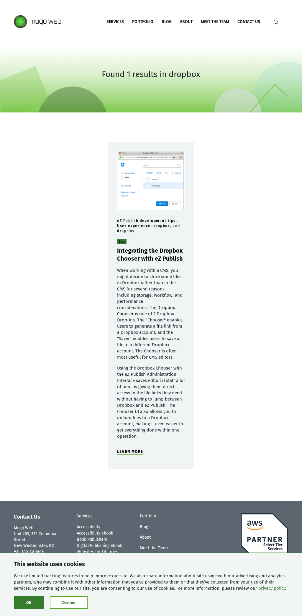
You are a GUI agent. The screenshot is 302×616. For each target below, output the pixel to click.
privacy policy (271, 588)
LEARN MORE (130, 451)
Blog (167, 21)
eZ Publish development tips (146, 221)
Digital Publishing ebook (99, 545)
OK (28, 602)
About (186, 21)
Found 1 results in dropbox (151, 74)
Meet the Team (215, 21)
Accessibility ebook (95, 533)
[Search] (276, 22)
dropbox (161, 226)
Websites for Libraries (97, 551)
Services (115, 21)
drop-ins (125, 231)
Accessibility (88, 527)
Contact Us (248, 21)
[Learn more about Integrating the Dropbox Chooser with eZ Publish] (151, 180)
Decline (68, 602)
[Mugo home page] (37, 21)
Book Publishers (92, 539)
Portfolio (142, 21)
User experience (134, 226)
